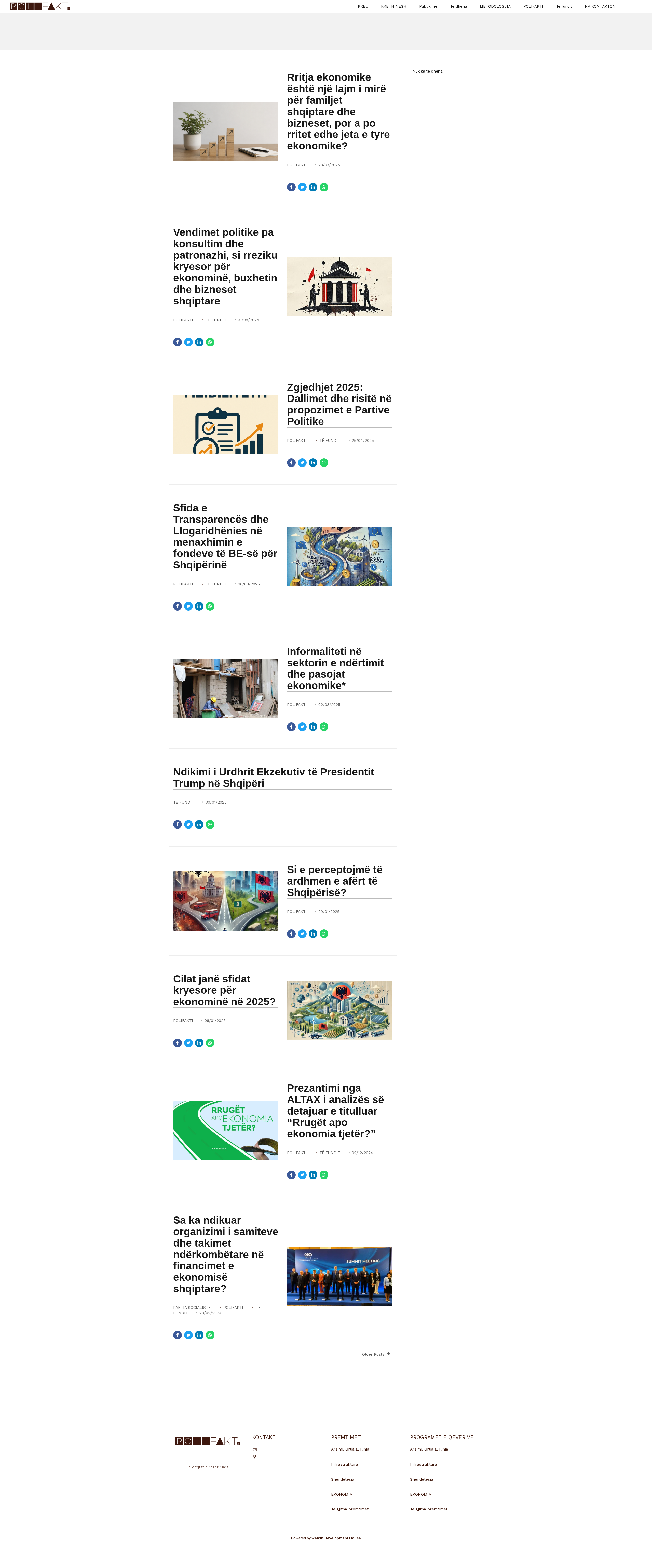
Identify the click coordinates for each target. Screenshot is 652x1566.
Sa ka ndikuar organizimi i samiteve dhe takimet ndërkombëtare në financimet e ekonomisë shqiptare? (225, 1254)
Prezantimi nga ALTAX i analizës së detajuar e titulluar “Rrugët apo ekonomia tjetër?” (335, 1111)
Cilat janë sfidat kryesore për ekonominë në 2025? (224, 990)
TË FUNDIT (216, 320)
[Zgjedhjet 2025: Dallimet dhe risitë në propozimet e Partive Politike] (225, 424)
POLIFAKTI (533, 6)
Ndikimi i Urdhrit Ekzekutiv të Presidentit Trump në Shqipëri (273, 777)
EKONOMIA (341, 1494)
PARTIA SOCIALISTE (192, 1307)
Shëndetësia (342, 1479)
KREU (363, 6)
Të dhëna (458, 6)
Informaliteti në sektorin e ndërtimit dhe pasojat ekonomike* (335, 668)
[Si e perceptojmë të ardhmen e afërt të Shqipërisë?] (225, 900)
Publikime (428, 6)
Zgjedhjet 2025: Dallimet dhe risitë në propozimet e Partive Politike (339, 404)
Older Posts (373, 1354)
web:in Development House (336, 1538)
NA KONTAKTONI (601, 6)
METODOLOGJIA (495, 6)
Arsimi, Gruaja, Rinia (350, 1449)
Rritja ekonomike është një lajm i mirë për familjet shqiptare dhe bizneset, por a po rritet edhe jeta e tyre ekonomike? (338, 111)
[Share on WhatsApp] (324, 187)
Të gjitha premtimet (350, 1509)
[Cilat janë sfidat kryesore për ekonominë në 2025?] (339, 1010)
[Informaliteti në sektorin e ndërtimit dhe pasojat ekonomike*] (225, 688)
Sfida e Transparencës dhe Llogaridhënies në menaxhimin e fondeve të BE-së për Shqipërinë (225, 536)
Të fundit (564, 6)
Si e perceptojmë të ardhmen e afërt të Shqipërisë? (335, 881)
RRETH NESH (393, 6)
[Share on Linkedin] (313, 187)
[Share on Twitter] (302, 187)
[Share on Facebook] (291, 187)
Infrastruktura (344, 1464)
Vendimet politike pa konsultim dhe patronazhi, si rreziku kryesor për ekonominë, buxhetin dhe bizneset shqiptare (225, 266)
